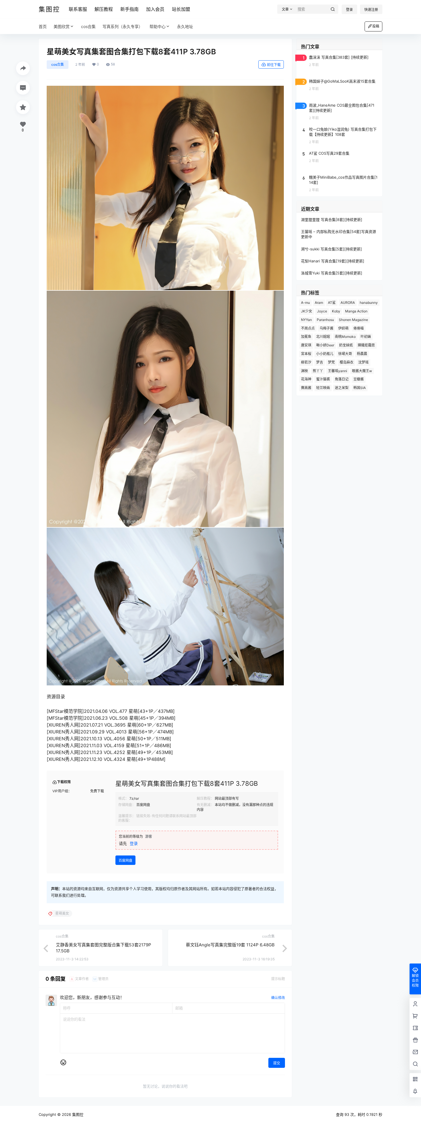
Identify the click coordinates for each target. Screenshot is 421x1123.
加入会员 (155, 9)
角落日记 (342, 379)
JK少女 (306, 311)
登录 (349, 9)
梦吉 (319, 362)
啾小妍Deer (325, 345)
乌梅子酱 (326, 328)
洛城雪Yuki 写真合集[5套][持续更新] (331, 273)
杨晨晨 (362, 354)
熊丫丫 (318, 371)
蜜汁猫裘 (323, 379)
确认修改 (278, 998)
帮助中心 (157, 26)
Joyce (322, 311)
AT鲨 (332, 302)
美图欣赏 (62, 26)
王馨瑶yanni (337, 371)
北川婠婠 (323, 336)
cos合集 (57, 64)
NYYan (306, 320)
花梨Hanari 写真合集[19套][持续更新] (332, 261)
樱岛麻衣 (346, 362)
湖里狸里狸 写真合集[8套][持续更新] (331, 219)
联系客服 (78, 9)
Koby (336, 311)
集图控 (77, 1114)
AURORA (348, 302)
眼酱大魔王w (362, 371)
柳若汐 (306, 362)
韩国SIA (359, 388)
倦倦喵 (358, 328)
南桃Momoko (345, 336)
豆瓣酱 (358, 379)
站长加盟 (181, 9)
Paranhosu (325, 320)
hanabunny (369, 302)
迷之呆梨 (342, 388)
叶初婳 (366, 336)
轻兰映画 (323, 388)
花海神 (306, 379)
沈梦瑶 (363, 362)
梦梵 (331, 362)
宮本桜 (306, 354)
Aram (319, 302)
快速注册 (371, 9)
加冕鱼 (306, 336)
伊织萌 (343, 328)
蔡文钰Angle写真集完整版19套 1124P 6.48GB (230, 945)
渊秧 (304, 371)
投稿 (375, 26)
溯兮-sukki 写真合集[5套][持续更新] (331, 249)
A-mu (305, 302)
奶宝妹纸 (346, 345)
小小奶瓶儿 (324, 354)
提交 (276, 1063)
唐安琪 (306, 345)
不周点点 (308, 328)
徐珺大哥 (345, 354)
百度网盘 (125, 860)
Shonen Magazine (353, 320)
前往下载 (274, 65)
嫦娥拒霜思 (366, 345)
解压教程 (104, 9)
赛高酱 (306, 388)
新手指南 (129, 9)
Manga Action (356, 311)
